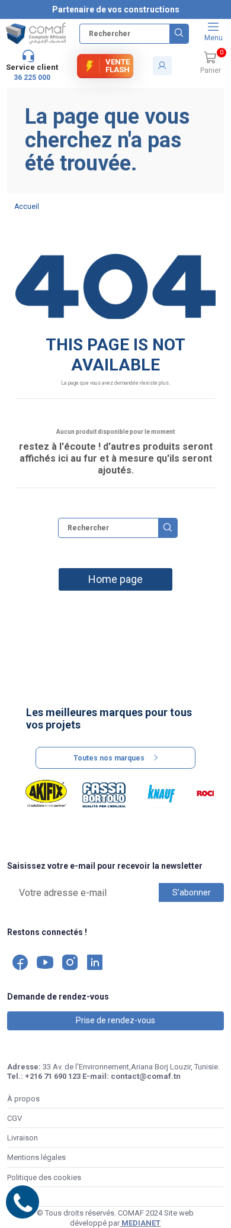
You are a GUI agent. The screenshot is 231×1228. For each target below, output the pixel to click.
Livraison (22, 1137)
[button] (210, 63)
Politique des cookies (44, 1177)
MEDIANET (140, 1223)
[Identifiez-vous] (162, 65)
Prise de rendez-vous (115, 1020)
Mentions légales (36, 1157)
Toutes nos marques (109, 758)
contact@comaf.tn (146, 1076)
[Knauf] (161, 793)
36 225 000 (32, 77)
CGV (14, 1118)
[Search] (178, 33)
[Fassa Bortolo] (104, 793)
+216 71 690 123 (53, 1076)
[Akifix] (46, 793)
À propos (23, 1098)
